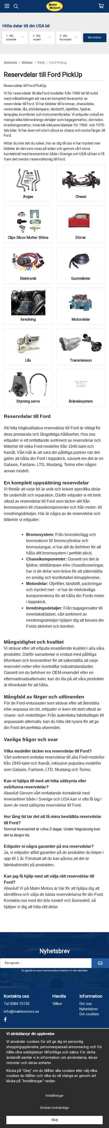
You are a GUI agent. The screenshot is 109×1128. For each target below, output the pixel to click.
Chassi (81, 196)
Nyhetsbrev (88, 1009)
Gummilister (80, 278)
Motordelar (81, 319)
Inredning (28, 319)
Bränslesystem (81, 401)
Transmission (81, 360)
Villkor (57, 1003)
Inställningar (54, 1095)
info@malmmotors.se (21, 1011)
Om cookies (89, 1014)
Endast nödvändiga (54, 1107)
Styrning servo (28, 401)
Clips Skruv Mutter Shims (28, 237)
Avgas (28, 196)
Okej (54, 1119)
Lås (28, 360)
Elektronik (28, 278)
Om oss (85, 1003)
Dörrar (81, 237)
